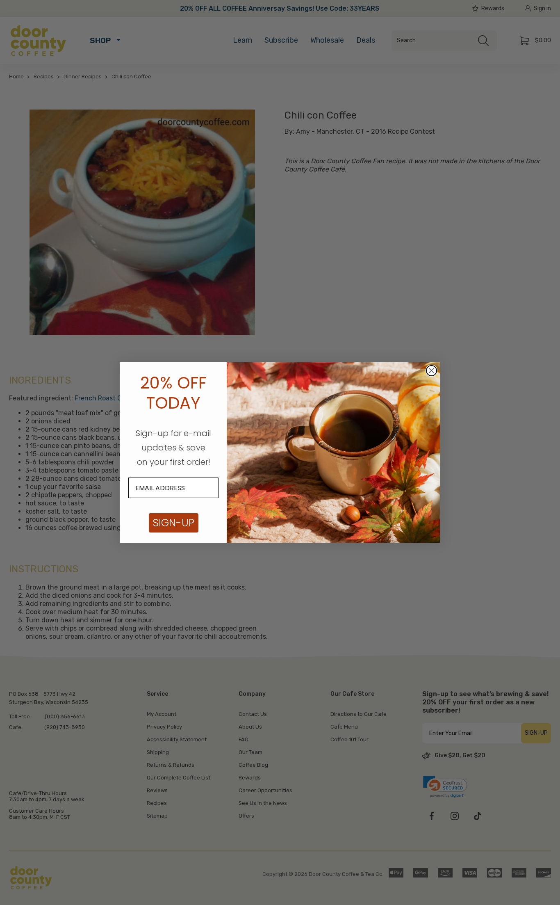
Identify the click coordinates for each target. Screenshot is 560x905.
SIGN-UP (173, 523)
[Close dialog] (431, 371)
